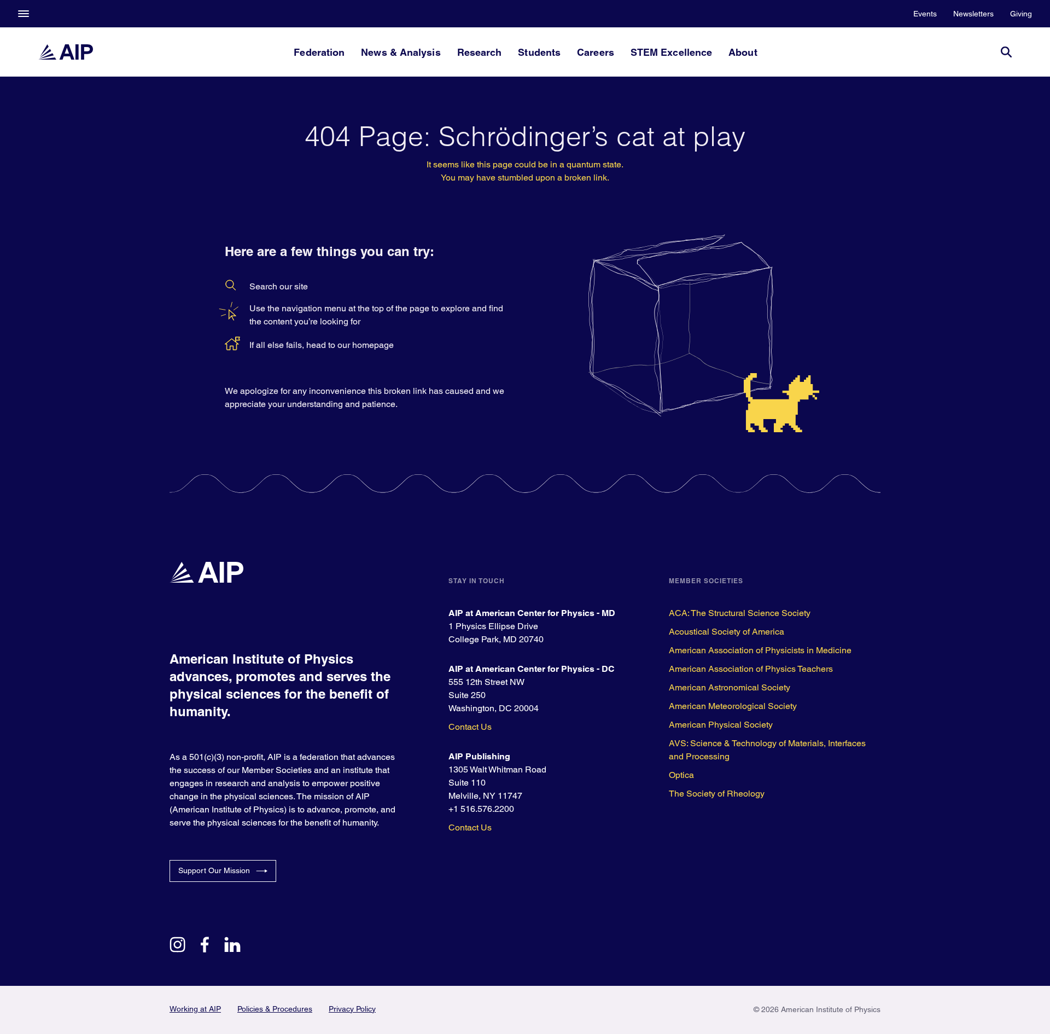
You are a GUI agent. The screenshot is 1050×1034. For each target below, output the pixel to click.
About (742, 52)
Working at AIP (195, 1008)
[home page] (65, 52)
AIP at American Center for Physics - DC (531, 669)
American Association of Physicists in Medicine (760, 650)
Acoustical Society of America (726, 631)
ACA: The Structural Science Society (739, 613)
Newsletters (973, 13)
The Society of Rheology (717, 793)
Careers (595, 52)
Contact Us (470, 727)
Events (925, 13)
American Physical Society (721, 724)
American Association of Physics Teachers (751, 669)
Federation (319, 52)
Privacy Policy (352, 1008)
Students (539, 52)
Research (479, 52)
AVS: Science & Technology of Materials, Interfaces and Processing (767, 750)
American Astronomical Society (729, 687)
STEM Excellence (671, 52)
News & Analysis (400, 52)
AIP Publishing (479, 756)
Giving (1021, 13)
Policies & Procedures (274, 1008)
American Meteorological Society (733, 706)
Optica (681, 775)
